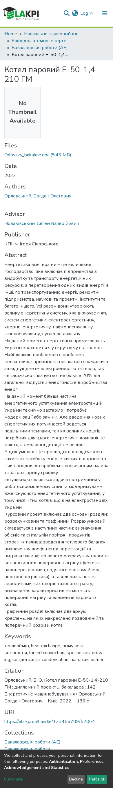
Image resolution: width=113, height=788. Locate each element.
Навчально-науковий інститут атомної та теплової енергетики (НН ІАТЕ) (53, 34)
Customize (13, 779)
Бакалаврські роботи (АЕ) (40, 48)
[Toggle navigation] (105, 13)
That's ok (96, 779)
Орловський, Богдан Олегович (37, 196)
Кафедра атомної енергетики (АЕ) (41, 41)
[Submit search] (66, 13)
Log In (86, 13)
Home (11, 34)
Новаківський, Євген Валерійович (41, 223)
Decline (76, 779)
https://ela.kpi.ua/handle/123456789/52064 (49, 721)
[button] (75, 13)
